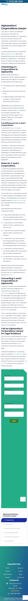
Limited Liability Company (12, 528)
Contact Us (20, 577)
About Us (20, 568)
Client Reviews (7, 574)
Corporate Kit (9, 524)
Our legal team (18, 354)
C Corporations (9, 520)
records (18, 110)
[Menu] (25, 5)
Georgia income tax (17, 200)
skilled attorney (10, 54)
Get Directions (15, 590)
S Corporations (9, 541)
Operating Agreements (12, 532)
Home (7, 568)
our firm (10, 275)
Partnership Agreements (12, 537)
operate (14, 128)
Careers (7, 577)
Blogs (20, 574)
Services (7, 571)
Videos (20, 571)
